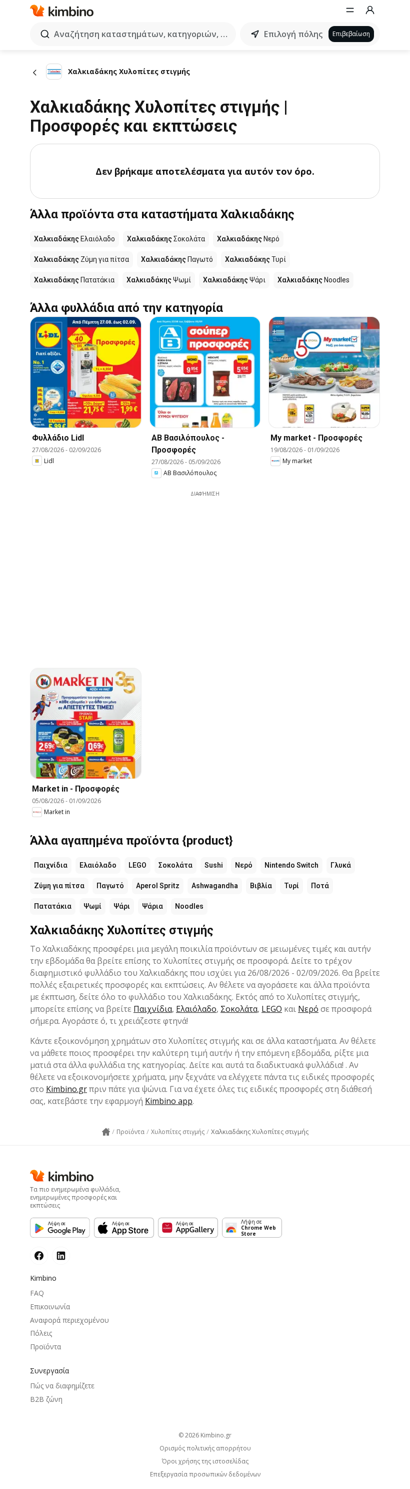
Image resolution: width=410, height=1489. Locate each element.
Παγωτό (110, 886)
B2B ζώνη (46, 1399)
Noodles (189, 906)
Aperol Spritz (158, 886)
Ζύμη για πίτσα (59, 886)
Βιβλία (261, 886)
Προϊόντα (45, 1346)
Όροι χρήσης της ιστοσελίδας (205, 1461)
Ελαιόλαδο (98, 865)
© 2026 (205, 1435)
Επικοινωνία (50, 1306)
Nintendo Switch (291, 865)
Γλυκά (340, 865)
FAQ (37, 1293)
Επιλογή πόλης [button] (293, 34)
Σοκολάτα (175, 865)
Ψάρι (122, 906)
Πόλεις (41, 1333)
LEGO (137, 865)
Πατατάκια (53, 906)
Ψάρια (152, 906)
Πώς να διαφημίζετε (62, 1385)
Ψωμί (93, 906)
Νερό (243, 865)
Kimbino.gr (66, 1088)
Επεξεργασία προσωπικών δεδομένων (205, 1474)
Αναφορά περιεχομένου (69, 1320)
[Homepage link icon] (106, 1132)
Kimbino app (168, 1100)
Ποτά (320, 886)
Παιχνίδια (51, 865)
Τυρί (291, 886)
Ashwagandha (215, 886)
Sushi (213, 865)
